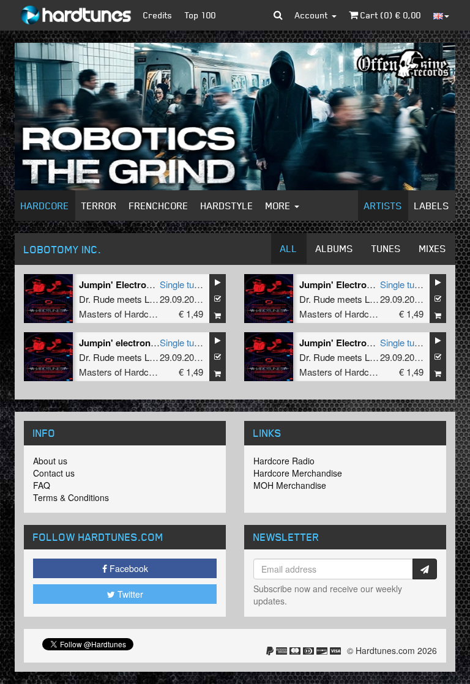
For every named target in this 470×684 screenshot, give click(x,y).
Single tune (182, 284)
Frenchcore (158, 205)
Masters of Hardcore (120, 313)
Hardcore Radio (284, 461)
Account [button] (312, 15)
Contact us (54, 473)
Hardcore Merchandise (297, 473)
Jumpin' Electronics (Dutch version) (376, 342)
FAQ (41, 485)
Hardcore (45, 205)
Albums (334, 248)
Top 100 (200, 15)
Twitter (129, 594)
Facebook (127, 568)
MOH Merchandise (289, 485)
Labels (431, 205)
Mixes (432, 248)
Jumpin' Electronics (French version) (378, 284)
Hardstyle (227, 205)
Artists (383, 205)
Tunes (386, 248)
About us (50, 461)
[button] (278, 15)
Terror (99, 205)
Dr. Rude (96, 298)
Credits (158, 15)
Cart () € (389, 15)
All (288, 248)
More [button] (279, 205)
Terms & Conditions (71, 497)
